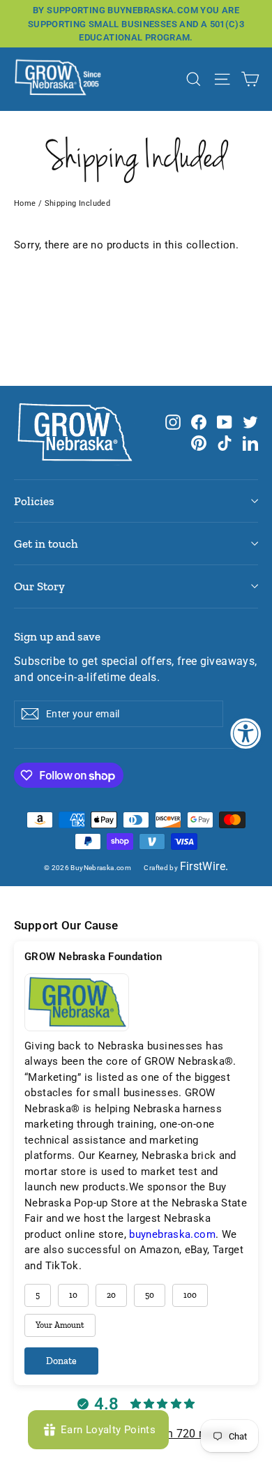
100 (190, 1295)
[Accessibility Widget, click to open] (246, 733)
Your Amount (60, 1325)
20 (111, 1295)
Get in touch (46, 544)
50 (149, 1295)
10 (73, 1295)
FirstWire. (204, 866)
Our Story (39, 586)
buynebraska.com (172, 1234)
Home (25, 203)
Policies (34, 501)
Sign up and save (57, 636)
